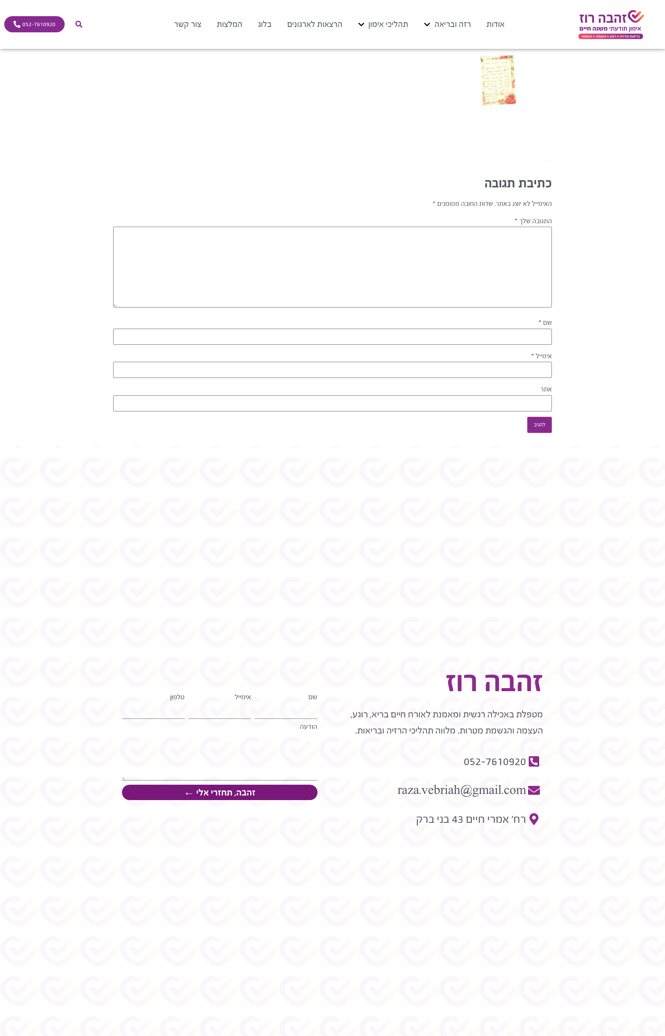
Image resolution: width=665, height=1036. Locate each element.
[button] (78, 24)
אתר (546, 389)
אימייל (541, 356)
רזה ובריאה (452, 24)
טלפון (177, 697)
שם (545, 323)
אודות (495, 24)
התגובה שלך (533, 221)
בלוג (265, 24)
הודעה (308, 727)
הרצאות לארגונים (315, 24)
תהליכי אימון (388, 24)
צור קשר (187, 24)
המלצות (229, 24)
